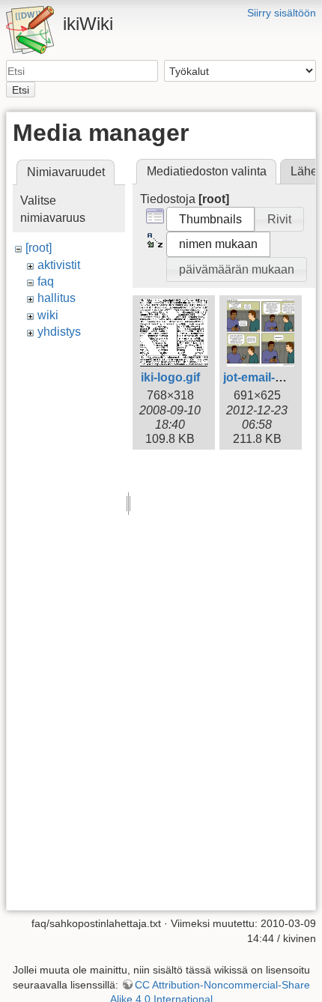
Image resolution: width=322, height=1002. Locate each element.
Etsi (20, 90)
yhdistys (59, 331)
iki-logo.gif (170, 377)
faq (45, 281)
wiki (47, 315)
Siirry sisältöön (281, 13)
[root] (38, 247)
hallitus (56, 298)
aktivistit (58, 265)
